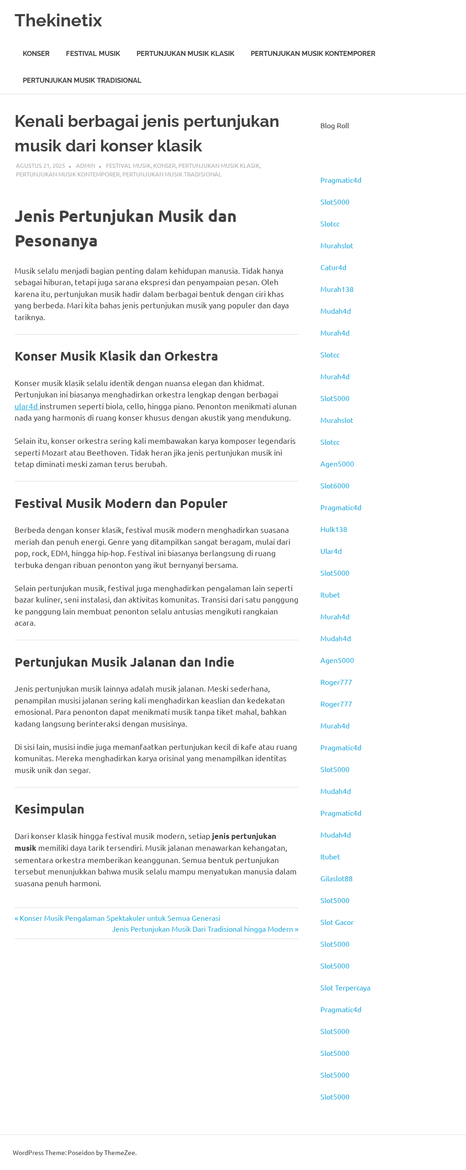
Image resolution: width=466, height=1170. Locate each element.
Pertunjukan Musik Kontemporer (313, 54)
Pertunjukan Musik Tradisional (82, 80)
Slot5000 (335, 201)
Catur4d (333, 266)
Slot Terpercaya (345, 987)
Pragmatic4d (340, 179)
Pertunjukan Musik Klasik (185, 54)
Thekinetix (58, 20)
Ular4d (331, 550)
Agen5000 (337, 463)
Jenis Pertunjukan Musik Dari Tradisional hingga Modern (202, 928)
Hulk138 (333, 528)
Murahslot (336, 245)
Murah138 (337, 288)
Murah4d (335, 332)
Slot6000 (335, 485)
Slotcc (329, 223)
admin (85, 165)
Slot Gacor (337, 921)
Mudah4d (335, 310)
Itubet (330, 594)
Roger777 (336, 681)
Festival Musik (93, 54)
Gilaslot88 (336, 878)
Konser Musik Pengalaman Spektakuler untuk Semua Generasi (119, 917)
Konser (36, 54)
